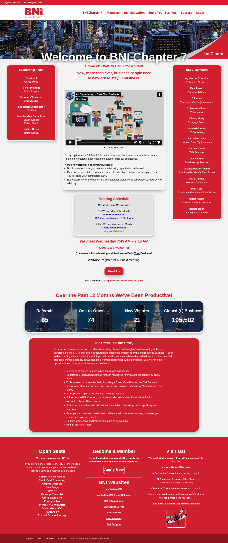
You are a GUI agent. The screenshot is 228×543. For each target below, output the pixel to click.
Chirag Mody (196, 118)
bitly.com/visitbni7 (114, 231)
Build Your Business (163, 13)
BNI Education (134, 13)
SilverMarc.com (99, 538)
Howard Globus (197, 128)
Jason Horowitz (197, 138)
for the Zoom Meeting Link (123, 280)
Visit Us (114, 271)
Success (186, 13)
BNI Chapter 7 (92, 13)
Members (113, 13)
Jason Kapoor (197, 148)
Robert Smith (196, 208)
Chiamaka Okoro (196, 108)
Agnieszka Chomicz (196, 78)
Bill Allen (197, 98)
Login (200, 13)
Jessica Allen (196, 158)
